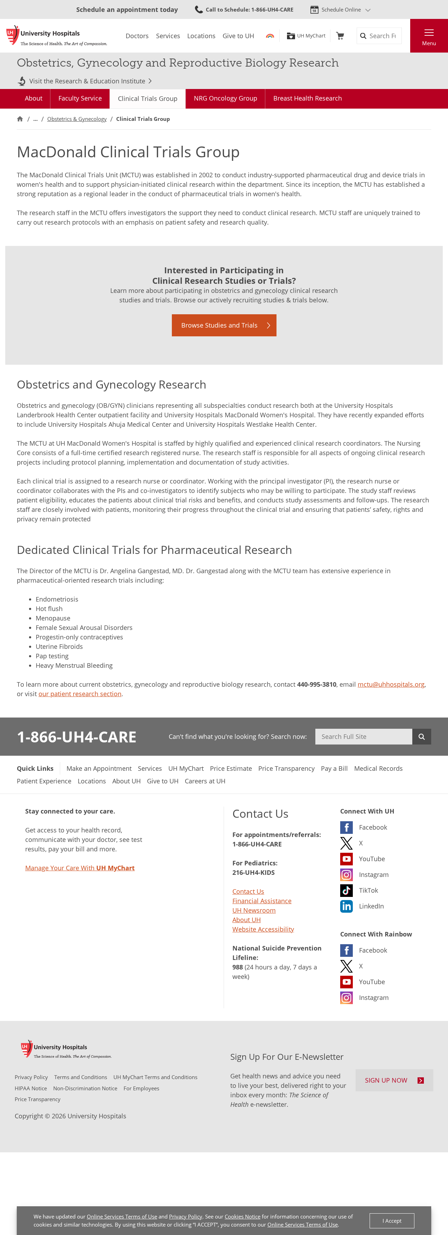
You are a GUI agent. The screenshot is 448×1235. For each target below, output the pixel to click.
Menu (429, 43)
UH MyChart (311, 36)
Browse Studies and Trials (219, 325)
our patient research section (79, 693)
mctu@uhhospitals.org (391, 684)
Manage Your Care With (80, 868)
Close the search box (406, 36)
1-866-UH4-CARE (76, 736)
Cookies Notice (242, 1216)
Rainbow (270, 35)
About (33, 98)
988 (237, 967)
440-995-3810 (316, 684)
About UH (246, 919)
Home (20, 119)
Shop (340, 35)
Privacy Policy (185, 1216)
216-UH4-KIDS (253, 872)
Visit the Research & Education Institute (87, 81)
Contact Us (248, 891)
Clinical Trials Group (147, 98)
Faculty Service (80, 98)
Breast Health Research (307, 98)
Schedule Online (341, 9)
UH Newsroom (254, 910)
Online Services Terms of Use (122, 1216)
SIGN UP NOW (386, 1080)
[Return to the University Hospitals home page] (56, 35)
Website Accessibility (263, 929)
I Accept (392, 1220)
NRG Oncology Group (225, 98)
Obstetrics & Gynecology (77, 118)
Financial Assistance (262, 901)
